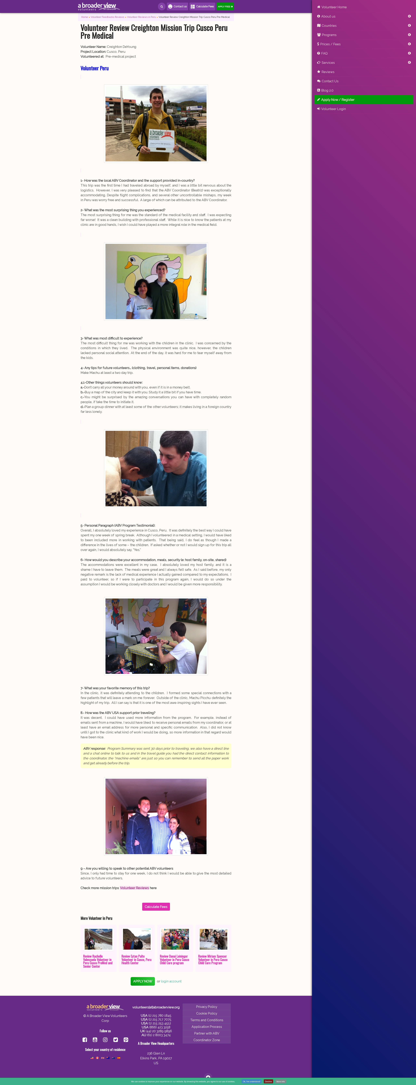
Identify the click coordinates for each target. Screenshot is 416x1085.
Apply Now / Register (337, 100)
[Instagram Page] (105, 1040)
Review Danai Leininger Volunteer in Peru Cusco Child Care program (174, 959)
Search (162, 6)
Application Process (207, 1027)
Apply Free (224, 6)
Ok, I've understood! (251, 1081)
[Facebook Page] (85, 1040)
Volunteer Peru (95, 68)
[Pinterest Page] (126, 1040)
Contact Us (330, 81)
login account (171, 981)
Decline (268, 1081)
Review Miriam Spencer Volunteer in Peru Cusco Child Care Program (213, 959)
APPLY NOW (142, 981)
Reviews (328, 72)
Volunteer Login (333, 109)
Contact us (180, 6)
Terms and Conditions (206, 1020)
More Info (281, 1081)
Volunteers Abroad (99, 6)
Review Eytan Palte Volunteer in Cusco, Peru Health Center (136, 959)
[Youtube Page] (95, 1040)
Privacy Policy (206, 1007)
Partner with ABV (206, 1033)
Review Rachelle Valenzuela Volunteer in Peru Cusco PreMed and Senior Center (97, 961)
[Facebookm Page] (115, 1040)
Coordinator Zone (207, 1040)
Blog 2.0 (327, 90)
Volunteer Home (334, 7)
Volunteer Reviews (134, 888)
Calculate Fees (205, 6)
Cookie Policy (206, 1013)
